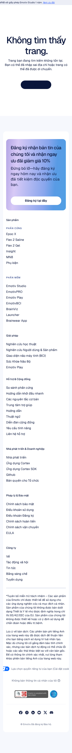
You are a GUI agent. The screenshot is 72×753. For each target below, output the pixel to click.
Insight (11, 251)
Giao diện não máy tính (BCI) (26, 356)
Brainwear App (16, 321)
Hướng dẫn (14, 411)
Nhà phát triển (16, 457)
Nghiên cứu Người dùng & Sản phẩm (31, 350)
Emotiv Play (14, 367)
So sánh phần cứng (19, 388)
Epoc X (11, 234)
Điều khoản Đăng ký (20, 516)
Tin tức (11, 568)
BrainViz (12, 309)
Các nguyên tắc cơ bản (22, 399)
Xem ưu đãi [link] (47, 2)
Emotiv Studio (16, 286)
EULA (10, 533)
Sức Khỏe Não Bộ (18, 361)
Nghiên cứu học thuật (21, 344)
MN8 (9, 257)
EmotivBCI (13, 303)
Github (10, 475)
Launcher (12, 315)
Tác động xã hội (17, 562)
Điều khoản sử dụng (20, 510)
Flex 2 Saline (15, 240)
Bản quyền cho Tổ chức (22, 480)
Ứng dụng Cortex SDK (21, 469)
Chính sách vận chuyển (22, 527)
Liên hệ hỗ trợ (15, 434)
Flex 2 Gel (13, 245)
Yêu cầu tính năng (18, 428)
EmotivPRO (14, 292)
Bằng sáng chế (16, 574)
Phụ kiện (12, 263)
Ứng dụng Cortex (18, 463)
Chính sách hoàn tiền (21, 521)
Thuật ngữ (13, 417)
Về (8, 556)
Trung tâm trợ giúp (19, 405)
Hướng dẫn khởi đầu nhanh (25, 393)
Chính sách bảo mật (20, 504)
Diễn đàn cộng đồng (20, 422)
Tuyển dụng (14, 580)
